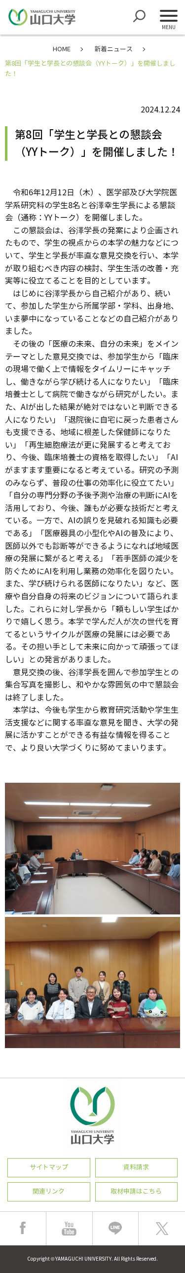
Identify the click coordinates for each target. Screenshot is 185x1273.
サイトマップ (49, 1167)
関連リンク (49, 1192)
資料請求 (136, 1167)
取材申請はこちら (136, 1192)
